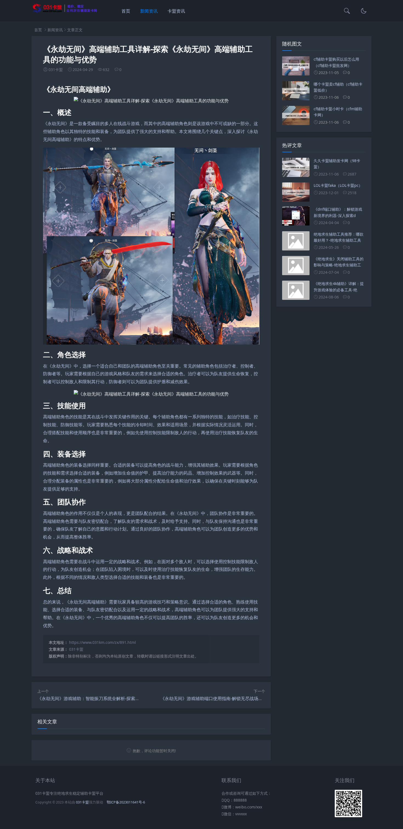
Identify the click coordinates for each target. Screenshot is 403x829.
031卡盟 (76, 649)
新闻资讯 (149, 11)
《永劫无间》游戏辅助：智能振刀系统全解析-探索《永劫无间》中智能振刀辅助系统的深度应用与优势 (136, 698)
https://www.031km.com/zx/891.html (102, 642)
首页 (125, 11)
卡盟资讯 (176, 11)
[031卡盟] (65, 11)
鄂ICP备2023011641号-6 (126, 802)
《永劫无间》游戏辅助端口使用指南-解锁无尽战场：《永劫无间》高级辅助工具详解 (242, 698)
